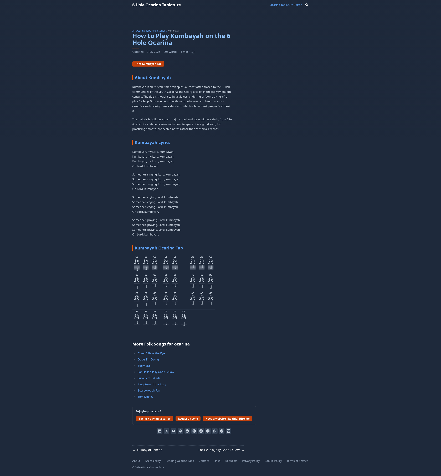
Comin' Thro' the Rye (151, 353)
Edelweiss (144, 366)
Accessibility (153, 461)
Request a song (188, 418)
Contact (204, 461)
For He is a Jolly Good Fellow (156, 372)
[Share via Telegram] (221, 431)
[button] (136, 264)
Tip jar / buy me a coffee (155, 418)
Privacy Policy (251, 461)
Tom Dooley (145, 397)
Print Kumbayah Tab (148, 64)
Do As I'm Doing (148, 359)
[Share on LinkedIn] (159, 431)
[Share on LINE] (228, 431)
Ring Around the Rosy (152, 384)
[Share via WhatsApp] (215, 431)
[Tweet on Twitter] (166, 431)
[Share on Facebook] (201, 431)
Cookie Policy (273, 461)
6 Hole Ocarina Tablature (156, 5)
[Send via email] (208, 431)
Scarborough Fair (149, 390)
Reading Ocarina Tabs (180, 461)
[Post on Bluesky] (173, 431)
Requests (231, 461)
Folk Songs (159, 30)
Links (217, 461)
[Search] (306, 4)
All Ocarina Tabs (141, 30)
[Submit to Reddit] (187, 431)
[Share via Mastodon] (180, 431)
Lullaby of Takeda (149, 378)
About (136, 461)
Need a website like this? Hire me (228, 418)
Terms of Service (297, 461)
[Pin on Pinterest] (194, 431)
